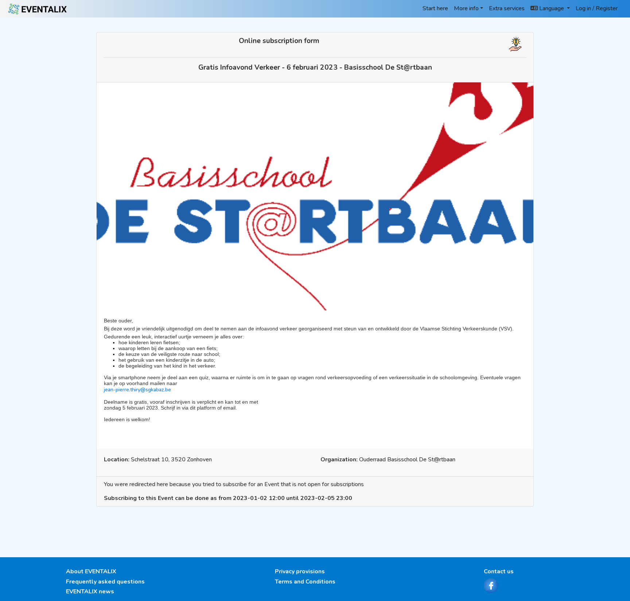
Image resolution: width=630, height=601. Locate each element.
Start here (435, 8)
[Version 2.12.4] (38, 8)
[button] (515, 43)
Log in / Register (597, 8)
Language (551, 8)
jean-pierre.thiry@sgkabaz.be (137, 389)
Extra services (507, 8)
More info (466, 8)
